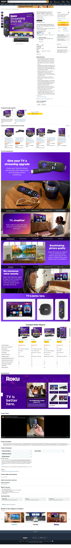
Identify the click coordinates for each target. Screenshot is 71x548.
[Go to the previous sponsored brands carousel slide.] (2, 519)
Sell (58, 4)
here (2, 464)
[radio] (2, 13)
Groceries (34, 4)
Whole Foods (39, 4)
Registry (65, 4)
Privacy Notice (27, 541)
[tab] (10, 210)
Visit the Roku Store (40, 17)
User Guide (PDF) (4, 484)
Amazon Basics (17, 4)
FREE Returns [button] (39, 27)
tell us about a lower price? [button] (13, 471)
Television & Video (8, 9)
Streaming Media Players (15, 9)
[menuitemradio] (67, 437)
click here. (28, 466)
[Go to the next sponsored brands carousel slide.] (69, 519)
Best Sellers (23, 4)
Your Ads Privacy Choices (47, 541)
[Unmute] (69, 437)
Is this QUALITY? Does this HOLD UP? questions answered (15, 417)
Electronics (2, 9)
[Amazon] (4, 1)
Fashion (61, 4)
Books (50, 4)
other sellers (49, 28)
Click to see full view (19, 43)
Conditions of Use (21, 541)
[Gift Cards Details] (56, 4)
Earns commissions (15, 416)
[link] (20, 114)
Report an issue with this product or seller (45, 98)
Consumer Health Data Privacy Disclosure (36, 541)
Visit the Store (51, 406)
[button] (2, 4)
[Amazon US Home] (25, 538)
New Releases (29, 4)
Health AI (6, 4)
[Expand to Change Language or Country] (38, 537)
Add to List (59, 44)
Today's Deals (45, 4)
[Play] (2, 437)
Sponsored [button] (2, 510)
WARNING (4, 504)
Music (69, 4)
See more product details (41, 96)
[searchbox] (28, 2)
